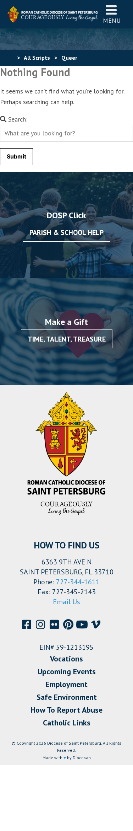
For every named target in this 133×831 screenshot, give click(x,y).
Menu (112, 20)
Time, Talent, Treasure (67, 339)
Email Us (66, 601)
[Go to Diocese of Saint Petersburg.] (10, 57)
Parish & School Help (66, 232)
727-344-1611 (78, 581)
